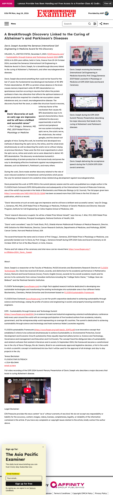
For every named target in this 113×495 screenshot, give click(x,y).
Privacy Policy (101, 493)
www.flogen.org (33, 299)
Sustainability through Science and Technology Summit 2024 (32, 57)
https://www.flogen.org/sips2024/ (19, 314)
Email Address (13, 474)
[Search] (89, 23)
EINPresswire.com (55, 54)
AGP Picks (7, 3)
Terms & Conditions (62, 493)
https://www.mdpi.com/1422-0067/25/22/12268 (24, 193)
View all (107, 3)
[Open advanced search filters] (94, 23)
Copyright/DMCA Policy (82, 493)
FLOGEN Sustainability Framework (79, 292)
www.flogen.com (32, 286)
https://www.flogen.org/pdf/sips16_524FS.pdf (54, 330)
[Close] (43, 447)
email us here (10, 365)
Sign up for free (23, 483)
